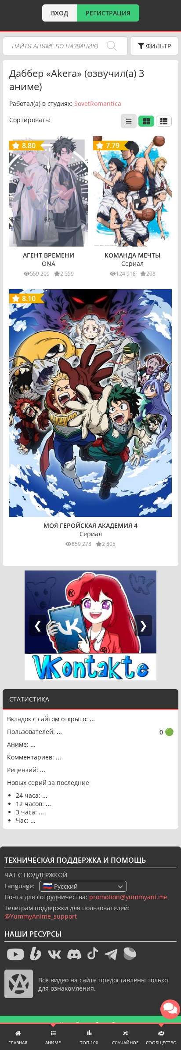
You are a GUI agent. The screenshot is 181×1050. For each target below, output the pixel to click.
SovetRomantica (97, 103)
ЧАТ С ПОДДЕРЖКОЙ (36, 875)
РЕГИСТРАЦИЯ (108, 13)
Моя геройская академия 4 (90, 525)
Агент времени (48, 255)
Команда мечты (132, 255)
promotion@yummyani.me (128, 897)
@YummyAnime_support (40, 916)
